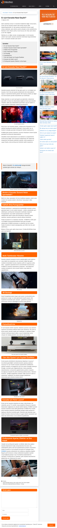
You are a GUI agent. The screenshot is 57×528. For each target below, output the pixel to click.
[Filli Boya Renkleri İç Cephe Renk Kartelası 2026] (48, 101)
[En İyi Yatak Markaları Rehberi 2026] (48, 56)
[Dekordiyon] (7, 2)
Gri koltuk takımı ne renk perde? (48, 141)
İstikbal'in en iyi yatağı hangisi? (48, 130)
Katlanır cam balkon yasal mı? (48, 148)
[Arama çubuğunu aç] (54, 6)
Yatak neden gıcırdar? (45, 139)
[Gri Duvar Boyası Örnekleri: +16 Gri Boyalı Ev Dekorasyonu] (48, 71)
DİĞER (40, 6)
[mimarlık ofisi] (48, 46)
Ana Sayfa (5, 12)
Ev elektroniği (17, 165)
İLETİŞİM (47, 6)
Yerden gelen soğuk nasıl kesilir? (48, 126)
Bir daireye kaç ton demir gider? (48, 128)
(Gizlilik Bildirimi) (22, 526)
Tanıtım (10, 12)
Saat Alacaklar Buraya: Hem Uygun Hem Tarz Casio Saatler (16, 482)
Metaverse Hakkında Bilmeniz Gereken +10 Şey (13, 484)
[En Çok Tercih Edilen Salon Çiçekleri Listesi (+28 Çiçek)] (48, 86)
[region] (28, 524)
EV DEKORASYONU (14, 6)
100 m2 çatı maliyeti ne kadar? (48, 133)
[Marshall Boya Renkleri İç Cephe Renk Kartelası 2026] (48, 115)
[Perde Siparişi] (48, 25)
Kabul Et (51, 525)
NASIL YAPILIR (31, 6)
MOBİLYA (24, 6)
